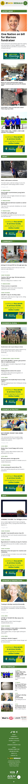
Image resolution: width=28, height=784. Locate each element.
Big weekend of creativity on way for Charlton (14, 542)
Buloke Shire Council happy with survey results (12, 448)
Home (14, 747)
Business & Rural (9, 323)
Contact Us (14, 755)
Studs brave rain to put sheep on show (12, 347)
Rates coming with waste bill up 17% (11, 467)
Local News (4, 368)
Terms (11, 766)
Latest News (7, 11)
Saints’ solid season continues (9, 180)
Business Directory (14, 749)
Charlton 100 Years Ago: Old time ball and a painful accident (13, 277)
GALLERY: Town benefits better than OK (12, 533)
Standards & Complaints (14, 764)
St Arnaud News (5, 190)
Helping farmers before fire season (11, 371)
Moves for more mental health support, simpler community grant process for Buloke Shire (13, 84)
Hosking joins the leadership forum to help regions (13, 380)
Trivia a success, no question (9, 286)
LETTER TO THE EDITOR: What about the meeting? (12, 618)
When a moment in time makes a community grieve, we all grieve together (13, 628)
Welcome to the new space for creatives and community (13, 551)
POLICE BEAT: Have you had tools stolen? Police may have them (12, 108)
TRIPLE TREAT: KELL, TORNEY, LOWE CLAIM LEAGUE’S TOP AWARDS (12, 131)
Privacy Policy (16, 766)
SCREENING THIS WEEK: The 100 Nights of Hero (14, 519)
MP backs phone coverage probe (10, 458)
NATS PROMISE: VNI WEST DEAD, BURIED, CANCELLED (12, 433)
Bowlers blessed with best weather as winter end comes (13, 203)
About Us (14, 753)
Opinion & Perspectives (12, 580)
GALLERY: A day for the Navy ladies (10, 295)
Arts (4, 496)
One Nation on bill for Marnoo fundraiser (13, 37)
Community (7, 241)
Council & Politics (10, 409)
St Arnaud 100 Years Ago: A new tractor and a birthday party (21, 685)
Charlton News (5, 275)
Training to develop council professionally (12, 604)
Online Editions (14, 751)
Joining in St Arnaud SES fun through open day (14, 265)
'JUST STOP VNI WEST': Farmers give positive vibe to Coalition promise (13, 361)
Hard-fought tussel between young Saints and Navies (13, 193)
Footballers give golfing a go (9, 213)
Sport (4, 156)
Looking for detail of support (9, 638)
